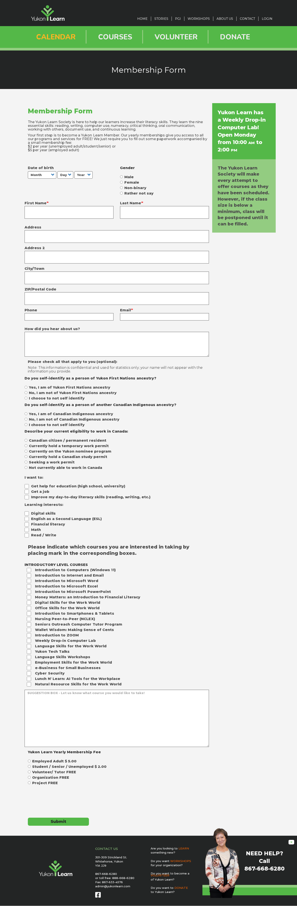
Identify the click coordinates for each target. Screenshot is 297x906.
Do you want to (169, 887)
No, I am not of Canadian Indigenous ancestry (74, 419)
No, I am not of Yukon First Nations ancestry (73, 393)
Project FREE (45, 783)
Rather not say (139, 193)
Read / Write (43, 535)
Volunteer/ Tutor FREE (54, 772)
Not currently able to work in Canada (65, 468)
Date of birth (41, 168)
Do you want (171, 861)
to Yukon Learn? (163, 892)
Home (142, 19)
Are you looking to (170, 848)
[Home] (49, 13)
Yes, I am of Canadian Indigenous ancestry (71, 414)
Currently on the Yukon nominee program (70, 451)
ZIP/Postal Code (40, 289)
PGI (178, 19)
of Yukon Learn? (162, 879)
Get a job (40, 492)
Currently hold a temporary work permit (69, 446)
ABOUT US (225, 19)
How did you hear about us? (52, 329)
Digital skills (43, 513)
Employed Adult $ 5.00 (54, 761)
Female (131, 183)
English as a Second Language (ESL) (66, 519)
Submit (58, 821)
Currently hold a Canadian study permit (68, 457)
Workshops (199, 19)
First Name (36, 203)
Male (129, 177)
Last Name (130, 203)
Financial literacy (48, 524)
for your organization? (167, 865)
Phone (31, 310)
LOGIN (267, 19)
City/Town (34, 268)
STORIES (161, 19)
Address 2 (35, 248)
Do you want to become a (170, 874)
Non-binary (135, 188)
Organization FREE (50, 778)
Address (33, 227)
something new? (163, 852)
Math (36, 530)
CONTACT (247, 19)
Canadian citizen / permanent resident (67, 441)
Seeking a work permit (52, 462)
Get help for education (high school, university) (78, 486)
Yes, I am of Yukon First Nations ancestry (69, 387)
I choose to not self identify (57, 398)
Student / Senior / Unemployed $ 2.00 (69, 767)
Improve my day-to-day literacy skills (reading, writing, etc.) (90, 497)
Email (125, 310)
